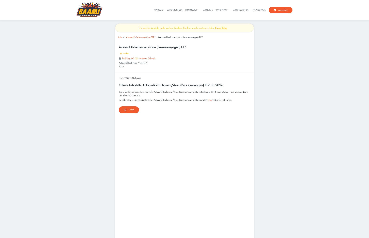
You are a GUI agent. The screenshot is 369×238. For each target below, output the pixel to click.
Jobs (120, 37)
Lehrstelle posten (240, 10)
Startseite (158, 10)
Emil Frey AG (128, 58)
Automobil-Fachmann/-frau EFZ (140, 37)
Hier (210, 100)
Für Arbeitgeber (260, 10)
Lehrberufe (208, 10)
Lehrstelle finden (174, 10)
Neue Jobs (221, 28)
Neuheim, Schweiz (147, 58)
